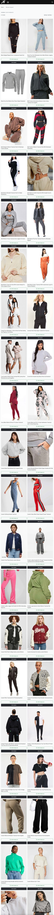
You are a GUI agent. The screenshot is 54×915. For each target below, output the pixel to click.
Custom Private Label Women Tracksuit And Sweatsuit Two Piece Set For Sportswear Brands (13, 744)
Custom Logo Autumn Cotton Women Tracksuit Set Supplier (38, 606)
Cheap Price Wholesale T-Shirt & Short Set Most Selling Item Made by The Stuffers (13, 331)
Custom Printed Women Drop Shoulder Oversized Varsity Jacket (39, 698)
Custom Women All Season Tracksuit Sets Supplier (12, 835)
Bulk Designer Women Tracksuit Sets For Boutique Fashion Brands (12, 147)
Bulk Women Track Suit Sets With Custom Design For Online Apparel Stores (13, 285)
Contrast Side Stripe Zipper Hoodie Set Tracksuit (38, 330)
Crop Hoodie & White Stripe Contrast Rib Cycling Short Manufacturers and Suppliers (13, 377)
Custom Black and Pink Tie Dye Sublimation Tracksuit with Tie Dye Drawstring (39, 423)
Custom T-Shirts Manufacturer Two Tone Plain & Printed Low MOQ (39, 744)
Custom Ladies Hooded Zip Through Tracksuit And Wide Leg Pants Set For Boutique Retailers (39, 560)
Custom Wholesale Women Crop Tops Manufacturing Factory (39, 790)
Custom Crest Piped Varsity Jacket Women (10, 560)
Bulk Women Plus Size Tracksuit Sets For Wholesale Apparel (38, 239)
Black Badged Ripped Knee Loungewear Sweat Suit (12, 55)
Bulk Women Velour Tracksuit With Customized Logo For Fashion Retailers (40, 285)
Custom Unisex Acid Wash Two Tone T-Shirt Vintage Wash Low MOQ (12, 790)
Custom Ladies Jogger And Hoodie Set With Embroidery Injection (13, 606)
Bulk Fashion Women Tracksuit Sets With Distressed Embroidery (39, 147)
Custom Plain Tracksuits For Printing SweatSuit (11, 697)
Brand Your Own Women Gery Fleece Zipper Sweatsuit (13, 101)
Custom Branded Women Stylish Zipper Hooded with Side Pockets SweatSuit (40, 469)
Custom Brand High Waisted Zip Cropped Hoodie (12, 468)
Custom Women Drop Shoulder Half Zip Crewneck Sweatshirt (12, 882)
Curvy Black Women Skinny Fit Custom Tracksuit (12, 422)
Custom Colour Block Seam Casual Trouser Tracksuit (39, 514)
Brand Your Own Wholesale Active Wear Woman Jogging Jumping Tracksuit (39, 55)
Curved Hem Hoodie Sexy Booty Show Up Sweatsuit (38, 376)
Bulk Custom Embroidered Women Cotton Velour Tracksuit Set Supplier (38, 101)
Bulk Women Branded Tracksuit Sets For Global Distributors (11, 193)
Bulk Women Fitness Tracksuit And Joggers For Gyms (13, 238)
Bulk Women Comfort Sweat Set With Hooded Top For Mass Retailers (39, 193)
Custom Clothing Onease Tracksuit (9, 514)
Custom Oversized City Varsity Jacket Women (37, 651)
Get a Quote (14, 62)
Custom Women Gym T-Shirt (33, 881)
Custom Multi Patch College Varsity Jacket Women (12, 651)
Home (2, 7)
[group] (14, 36)
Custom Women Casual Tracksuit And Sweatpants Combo (38, 836)
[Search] (52, 2)
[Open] (8, 2)
